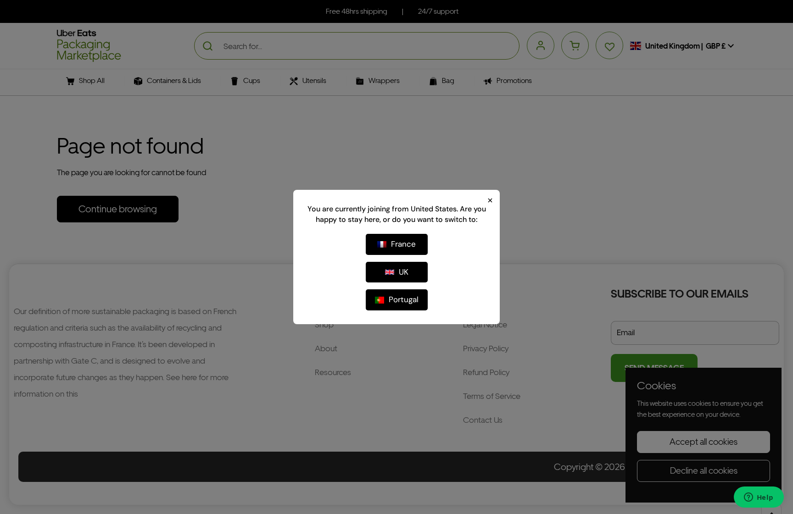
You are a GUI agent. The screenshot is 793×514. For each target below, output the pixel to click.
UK (403, 272)
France (403, 244)
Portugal (404, 299)
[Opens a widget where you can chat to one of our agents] (758, 497)
